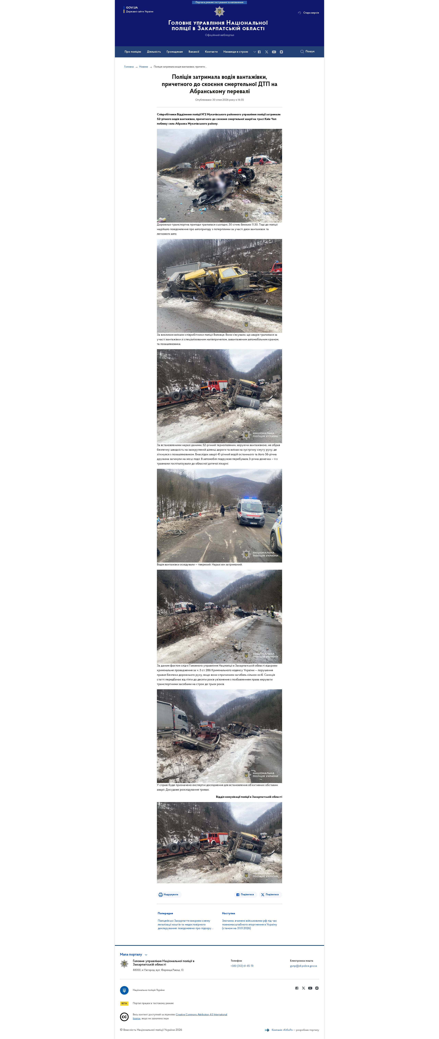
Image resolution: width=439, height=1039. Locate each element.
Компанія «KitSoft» (282, 1030)
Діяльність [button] (154, 51)
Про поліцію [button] (133, 51)
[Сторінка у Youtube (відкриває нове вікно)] (274, 52)
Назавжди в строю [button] (235, 51)
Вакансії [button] (194, 51)
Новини (143, 66)
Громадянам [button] (175, 51)
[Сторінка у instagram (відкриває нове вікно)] (281, 52)
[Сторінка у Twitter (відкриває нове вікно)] (267, 52)
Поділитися (247, 894)
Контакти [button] (211, 51)
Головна (129, 66)
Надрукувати (171, 894)
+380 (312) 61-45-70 (242, 966)
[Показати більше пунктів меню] (254, 51)
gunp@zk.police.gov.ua (303, 966)
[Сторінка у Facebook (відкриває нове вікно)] (259, 52)
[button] (134, 955)
